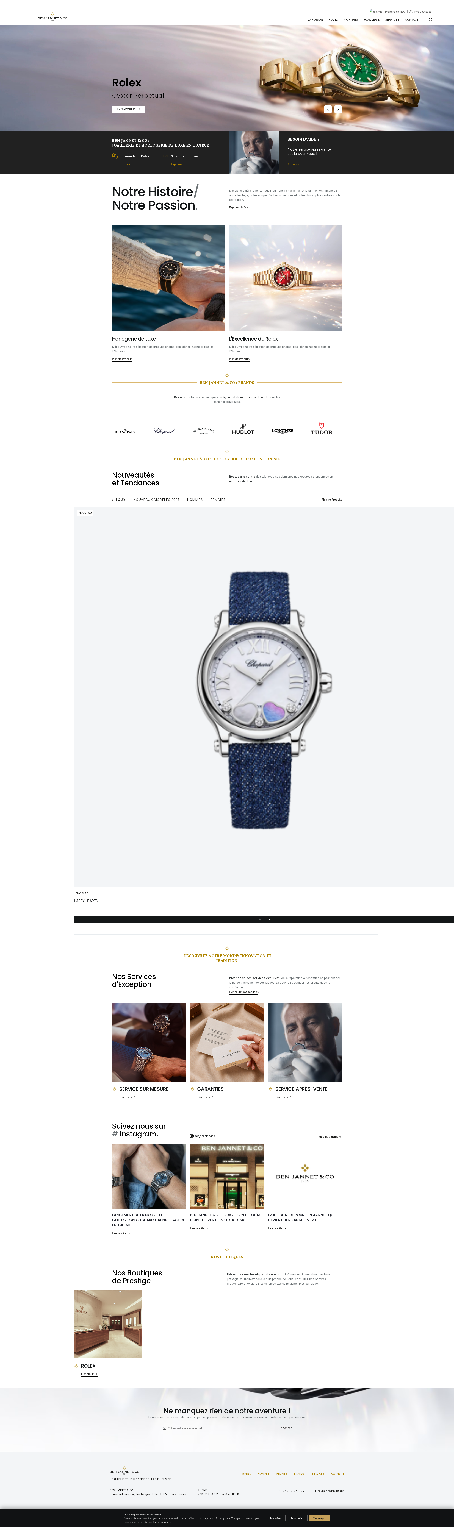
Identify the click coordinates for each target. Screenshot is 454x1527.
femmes (281, 1473)
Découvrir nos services (243, 992)
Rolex (246, 1473)
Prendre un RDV (395, 11)
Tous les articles (328, 1136)
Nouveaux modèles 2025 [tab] (156, 499)
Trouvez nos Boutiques (329, 1491)
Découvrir (264, 919)
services (318, 1473)
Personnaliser (297, 1518)
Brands (299, 1473)
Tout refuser (276, 1518)
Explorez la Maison (241, 207)
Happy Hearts (86, 900)
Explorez (126, 164)
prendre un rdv (292, 1491)
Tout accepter (319, 1518)
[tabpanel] (265, 721)
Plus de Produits (122, 359)
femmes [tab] (218, 499)
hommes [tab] (195, 499)
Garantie (337, 1473)
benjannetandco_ (205, 1136)
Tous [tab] (120, 499)
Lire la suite (119, 1233)
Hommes (263, 1473)
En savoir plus (128, 109)
